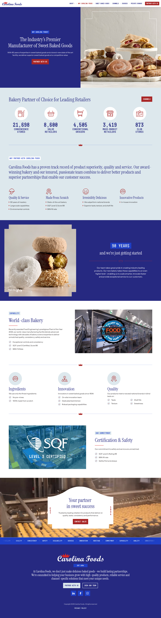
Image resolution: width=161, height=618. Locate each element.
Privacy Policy (80, 608)
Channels (115, 4)
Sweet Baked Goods (102, 4)
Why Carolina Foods (85, 4)
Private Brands (136, 4)
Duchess (125, 4)
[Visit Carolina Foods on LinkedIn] (73, 593)
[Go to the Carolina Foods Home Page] (12, 3)
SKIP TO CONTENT (155, 1)
